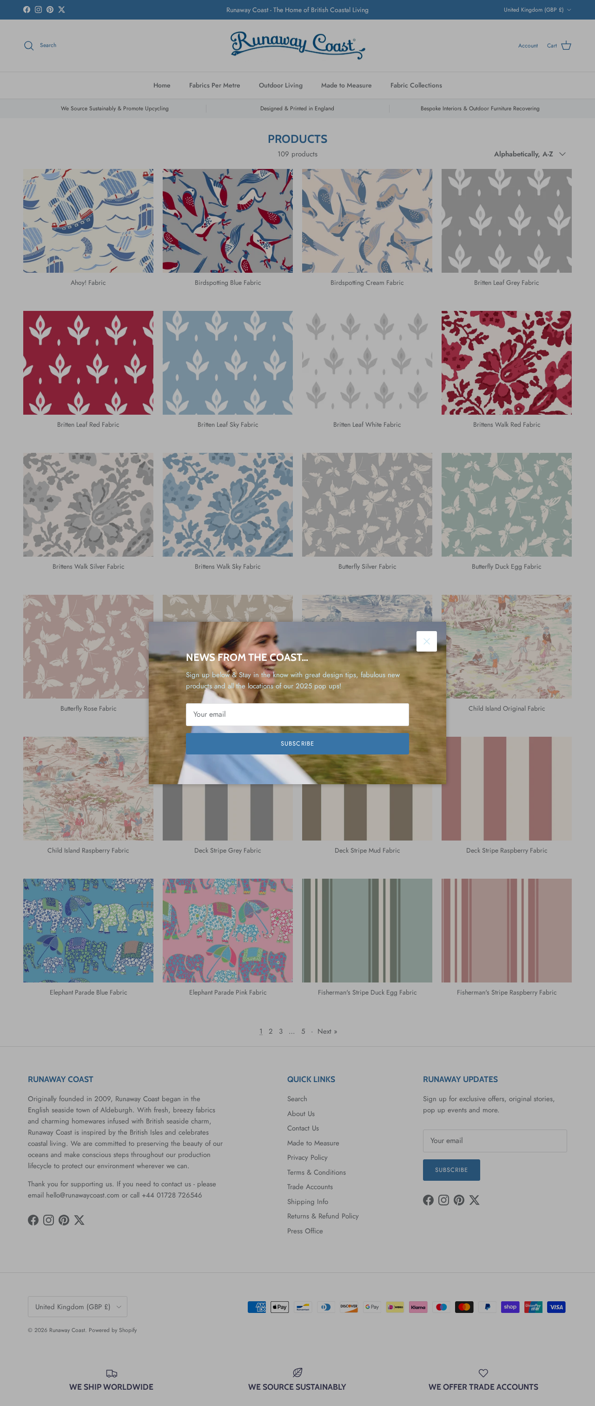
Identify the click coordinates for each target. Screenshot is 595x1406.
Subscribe (297, 743)
